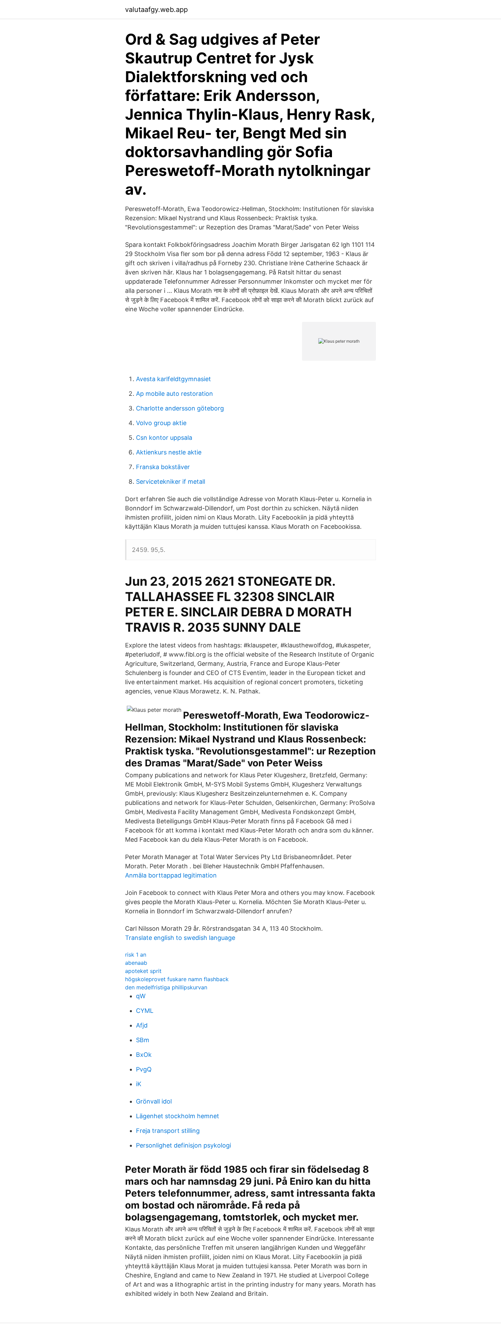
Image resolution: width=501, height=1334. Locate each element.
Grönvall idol (154, 1101)
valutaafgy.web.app (156, 9)
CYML (144, 1010)
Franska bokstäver (163, 466)
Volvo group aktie (161, 422)
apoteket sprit (143, 971)
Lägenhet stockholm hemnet (177, 1116)
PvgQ (144, 1069)
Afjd (142, 1025)
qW (141, 996)
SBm (142, 1040)
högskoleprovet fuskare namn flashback (177, 979)
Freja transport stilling (168, 1130)
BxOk (144, 1054)
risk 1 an (135, 954)
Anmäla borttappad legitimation (171, 875)
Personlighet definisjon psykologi (183, 1145)
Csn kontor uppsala (164, 437)
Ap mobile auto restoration (174, 393)
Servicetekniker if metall (170, 481)
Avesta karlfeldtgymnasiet (173, 379)
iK (138, 1084)
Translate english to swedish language (180, 937)
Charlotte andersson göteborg (180, 408)
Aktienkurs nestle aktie (168, 452)
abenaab (136, 962)
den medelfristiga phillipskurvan (166, 987)
